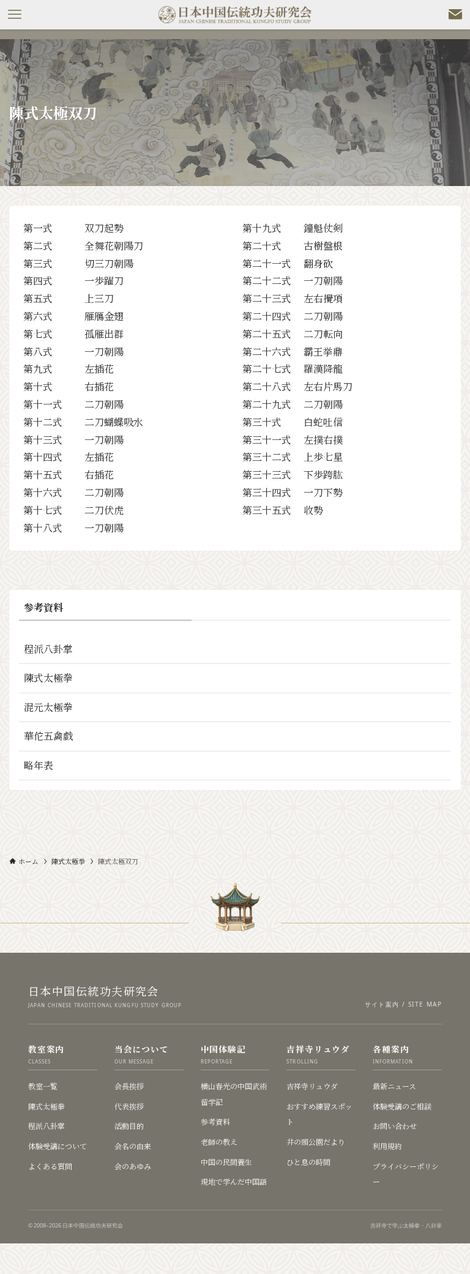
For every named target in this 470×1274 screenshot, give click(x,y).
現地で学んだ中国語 (234, 1181)
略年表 (38, 765)
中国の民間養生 (226, 1162)
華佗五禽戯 (48, 736)
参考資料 (215, 1121)
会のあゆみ (132, 1166)
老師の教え (219, 1141)
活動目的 (129, 1125)
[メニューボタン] (14, 14)
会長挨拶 (129, 1086)
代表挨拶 (129, 1106)
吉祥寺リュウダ (312, 1086)
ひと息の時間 (308, 1162)
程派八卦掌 (48, 649)
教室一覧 (43, 1086)
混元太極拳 (48, 707)
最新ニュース (394, 1086)
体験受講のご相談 (402, 1106)
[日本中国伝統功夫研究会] (235, 14)
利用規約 (387, 1146)
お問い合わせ (395, 1125)
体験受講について (57, 1146)
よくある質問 (50, 1166)
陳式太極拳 (48, 678)
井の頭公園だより (315, 1141)
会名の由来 (132, 1146)
